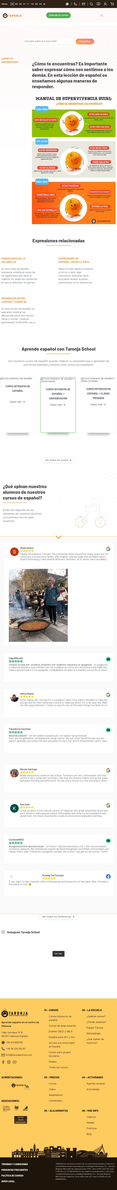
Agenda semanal (96, 1084)
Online (52, 1089)
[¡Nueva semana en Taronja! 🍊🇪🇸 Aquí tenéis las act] (15, 942)
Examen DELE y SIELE (61, 1031)
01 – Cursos (51, 1010)
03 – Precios (51, 1077)
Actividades (93, 1089)
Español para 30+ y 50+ (62, 1037)
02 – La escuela (92, 1010)
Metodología (93, 1033)
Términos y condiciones (14, 1164)
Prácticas (92, 1128)
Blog (89, 1134)
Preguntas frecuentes (14, 1169)
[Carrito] (112, 4)
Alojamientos (56, 1095)
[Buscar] (91, 4)
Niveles (53, 1062)
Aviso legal (8, 1181)
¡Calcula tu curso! (58, 15)
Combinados (55, 1101)
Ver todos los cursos (56, 460)
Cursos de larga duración (62, 1026)
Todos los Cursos (58, 1067)
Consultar (84, 41)
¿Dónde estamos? (96, 1022)
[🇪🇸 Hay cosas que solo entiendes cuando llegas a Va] (72, 942)
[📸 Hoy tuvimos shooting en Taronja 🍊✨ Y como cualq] (101, 942)
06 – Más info (90, 1110)
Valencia (91, 1117)
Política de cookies (12, 1175)
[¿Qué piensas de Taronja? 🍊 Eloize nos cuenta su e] (44, 942)
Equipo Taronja (95, 1028)
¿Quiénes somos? (96, 1016)
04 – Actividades (92, 1077)
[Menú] (102, 15)
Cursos (52, 1084)
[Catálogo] (98, 4)
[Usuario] (105, 4)
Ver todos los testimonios (56, 917)
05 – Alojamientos (56, 1110)
